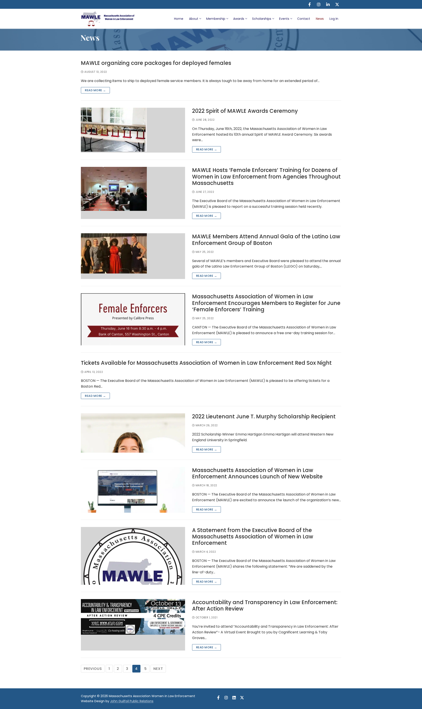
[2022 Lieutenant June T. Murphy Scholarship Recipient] (133, 433)
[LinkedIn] (328, 4)
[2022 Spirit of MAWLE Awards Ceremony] (133, 130)
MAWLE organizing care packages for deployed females (156, 63)
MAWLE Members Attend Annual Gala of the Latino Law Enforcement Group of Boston (266, 239)
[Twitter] (337, 4)
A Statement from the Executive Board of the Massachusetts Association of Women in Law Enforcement (252, 536)
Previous (93, 668)
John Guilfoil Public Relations (131, 701)
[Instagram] (319, 4)
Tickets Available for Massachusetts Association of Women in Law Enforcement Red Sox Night (206, 363)
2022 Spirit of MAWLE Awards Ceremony (245, 111)
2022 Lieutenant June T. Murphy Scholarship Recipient (264, 416)
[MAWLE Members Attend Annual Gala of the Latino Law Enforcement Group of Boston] (133, 256)
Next (158, 668)
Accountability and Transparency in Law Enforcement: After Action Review (264, 605)
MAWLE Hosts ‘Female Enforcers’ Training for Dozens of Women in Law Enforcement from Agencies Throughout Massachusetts (266, 176)
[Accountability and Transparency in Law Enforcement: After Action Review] (133, 625)
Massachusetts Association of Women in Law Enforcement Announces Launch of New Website (257, 473)
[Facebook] (309, 4)
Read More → (95, 90)
